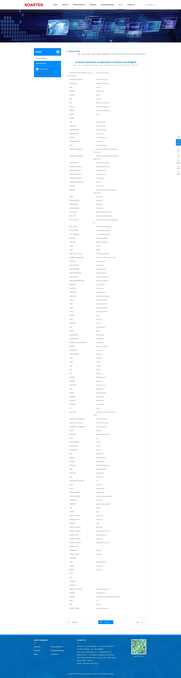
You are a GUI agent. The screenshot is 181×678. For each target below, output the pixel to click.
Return (107, 622)
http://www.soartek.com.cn (91, 663)
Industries (93, 4)
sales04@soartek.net (105, 652)
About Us (65, 4)
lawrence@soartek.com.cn (89, 652)
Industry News (41, 63)
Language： (151, 4)
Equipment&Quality (107, 4)
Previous (74, 622)
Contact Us (131, 4)
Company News (41, 58)
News (121, 4)
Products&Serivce (79, 4)
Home (55, 4)
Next (137, 622)
